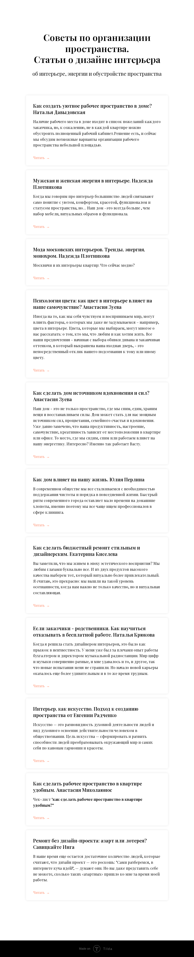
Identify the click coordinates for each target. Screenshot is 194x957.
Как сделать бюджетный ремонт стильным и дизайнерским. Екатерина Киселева (86, 550)
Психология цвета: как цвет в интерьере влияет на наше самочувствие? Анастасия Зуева (92, 303)
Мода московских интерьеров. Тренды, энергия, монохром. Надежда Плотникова (89, 252)
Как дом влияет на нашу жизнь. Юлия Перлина (89, 479)
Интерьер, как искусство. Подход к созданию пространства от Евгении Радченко (85, 711)
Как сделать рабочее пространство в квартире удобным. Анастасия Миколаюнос (87, 786)
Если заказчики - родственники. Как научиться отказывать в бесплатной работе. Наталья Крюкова (94, 631)
